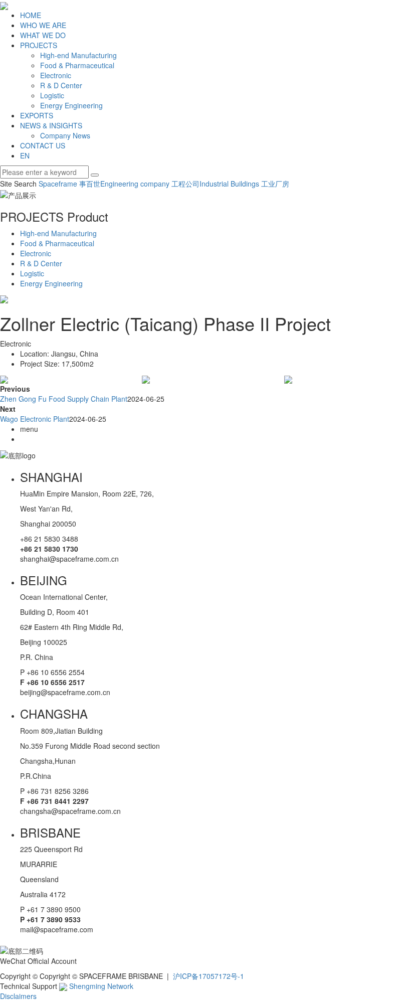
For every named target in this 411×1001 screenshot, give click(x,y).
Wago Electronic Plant (34, 419)
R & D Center (61, 85)
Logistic (52, 95)
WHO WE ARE (43, 25)
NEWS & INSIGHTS (51, 125)
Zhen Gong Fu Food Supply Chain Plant (63, 399)
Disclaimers (18, 996)
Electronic (55, 75)
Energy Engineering (71, 105)
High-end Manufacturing (78, 55)
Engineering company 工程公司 (149, 184)
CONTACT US (42, 145)
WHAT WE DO (43, 35)
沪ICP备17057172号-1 (208, 976)
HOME (30, 15)
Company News (65, 135)
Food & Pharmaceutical (77, 65)
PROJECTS (38, 45)
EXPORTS (36, 115)
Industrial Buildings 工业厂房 (244, 184)
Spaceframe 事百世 (69, 184)
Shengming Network (100, 986)
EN (25, 155)
